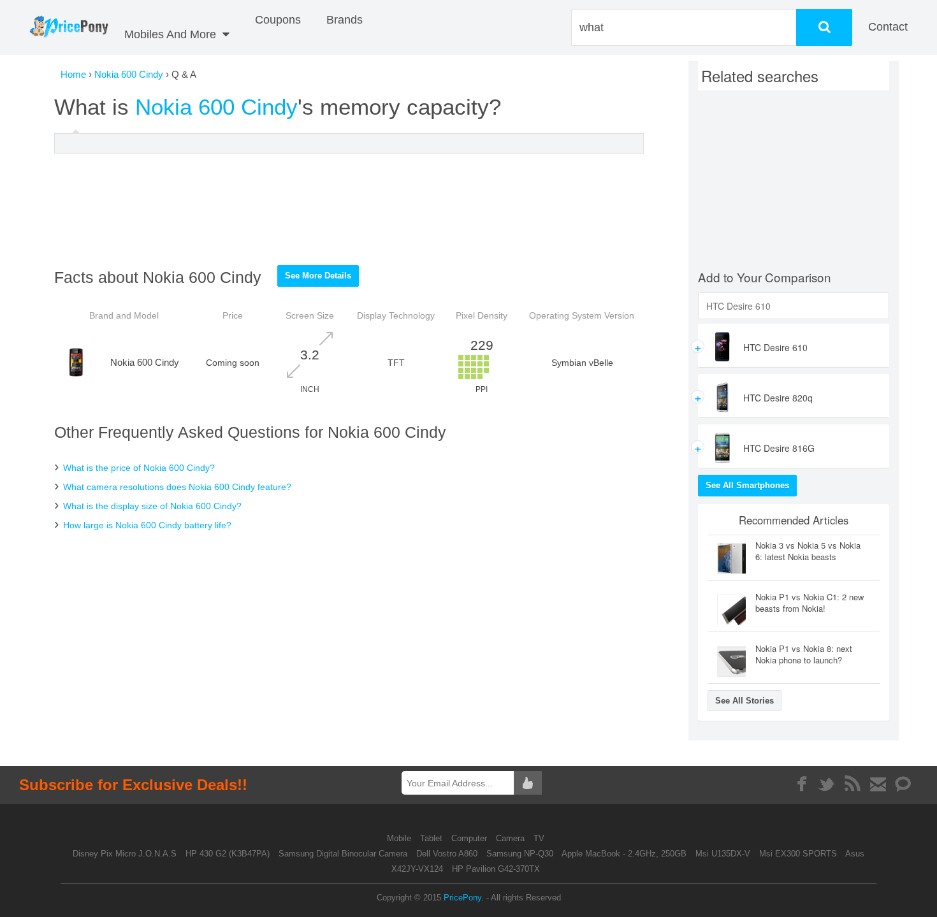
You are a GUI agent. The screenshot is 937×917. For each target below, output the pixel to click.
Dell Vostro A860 (446, 853)
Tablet (432, 838)
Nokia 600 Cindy (128, 74)
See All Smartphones (747, 485)
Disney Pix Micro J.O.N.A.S (125, 853)
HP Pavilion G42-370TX (496, 869)
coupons (278, 19)
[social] (903, 783)
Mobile (400, 838)
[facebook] (801, 783)
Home (73, 74)
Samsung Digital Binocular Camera (343, 853)
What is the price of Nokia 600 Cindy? (139, 468)
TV (539, 838)
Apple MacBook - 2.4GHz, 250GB (624, 853)
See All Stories (744, 700)
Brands (344, 19)
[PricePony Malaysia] (68, 27)
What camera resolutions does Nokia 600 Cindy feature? (177, 487)
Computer (470, 838)
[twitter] (827, 783)
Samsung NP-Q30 (519, 853)
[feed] (852, 783)
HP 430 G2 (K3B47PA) (227, 853)
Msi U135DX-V (722, 853)
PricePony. (464, 897)
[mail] (878, 783)
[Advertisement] (349, 209)
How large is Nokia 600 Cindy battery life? (147, 525)
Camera (511, 838)
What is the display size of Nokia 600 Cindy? (152, 506)
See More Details (318, 275)
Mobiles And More (171, 34)
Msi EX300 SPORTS (798, 853)
